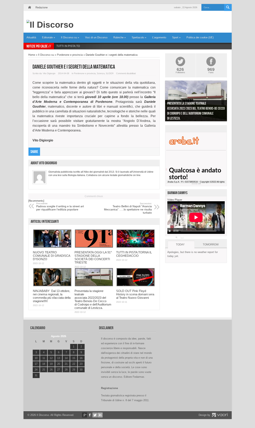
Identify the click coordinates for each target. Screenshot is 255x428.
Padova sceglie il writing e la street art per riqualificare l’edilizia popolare (60, 206)
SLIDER (110, 73)
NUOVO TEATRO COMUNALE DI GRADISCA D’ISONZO (51, 256)
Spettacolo (139, 37)
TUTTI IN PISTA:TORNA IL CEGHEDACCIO (82, 46)
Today (180, 244)
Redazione (41, 7)
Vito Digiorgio (49, 73)
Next (230, 102)
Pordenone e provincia (70, 54)
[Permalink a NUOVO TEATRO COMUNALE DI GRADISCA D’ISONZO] (52, 246)
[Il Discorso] (50, 24)
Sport (176, 37)
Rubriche (119, 37)
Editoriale (48, 37)
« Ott (35, 380)
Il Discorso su (70, 37)
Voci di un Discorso (96, 37)
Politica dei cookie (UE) (200, 37)
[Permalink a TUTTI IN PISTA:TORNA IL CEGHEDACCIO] (136, 246)
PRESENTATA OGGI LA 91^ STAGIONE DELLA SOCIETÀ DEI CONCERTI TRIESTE (93, 257)
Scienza (101, 73)
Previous (162, 102)
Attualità (31, 37)
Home (29, 7)
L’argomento (159, 37)
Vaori (220, 415)
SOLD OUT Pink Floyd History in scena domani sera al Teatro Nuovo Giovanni (135, 294)
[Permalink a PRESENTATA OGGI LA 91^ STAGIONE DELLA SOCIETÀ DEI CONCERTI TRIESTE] (94, 246)
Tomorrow (211, 244)
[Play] (170, 230)
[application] (196, 217)
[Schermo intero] (182, 237)
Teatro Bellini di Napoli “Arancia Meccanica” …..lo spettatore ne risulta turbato (128, 208)
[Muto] (176, 237)
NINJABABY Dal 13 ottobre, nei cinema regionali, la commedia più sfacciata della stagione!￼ (52, 296)
